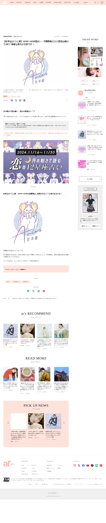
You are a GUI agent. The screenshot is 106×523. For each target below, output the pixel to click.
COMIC (41, 2)
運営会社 (30, 484)
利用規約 (69, 484)
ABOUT (36, 484)
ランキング (60, 465)
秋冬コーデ (85, 81)
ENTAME (48, 2)
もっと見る (90, 179)
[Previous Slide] (8, 422)
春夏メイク (96, 84)
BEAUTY (19, 2)
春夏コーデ (96, 81)
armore (86, 2)
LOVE (35, 2)
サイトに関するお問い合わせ (58, 484)
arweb (4, 298)
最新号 (59, 468)
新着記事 (49, 465)
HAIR (11, 2)
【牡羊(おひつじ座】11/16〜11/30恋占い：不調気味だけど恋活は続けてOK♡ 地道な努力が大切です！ (34, 298)
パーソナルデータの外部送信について (94, 484)
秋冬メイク (85, 84)
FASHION (27, 2)
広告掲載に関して (45, 484)
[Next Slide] (63, 422)
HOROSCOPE (58, 2)
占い (9, 96)
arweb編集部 (64, 36)
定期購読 (49, 471)
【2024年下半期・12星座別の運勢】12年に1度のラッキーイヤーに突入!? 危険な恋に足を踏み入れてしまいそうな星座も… (35, 134)
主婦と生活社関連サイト (53, 493)
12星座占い (13, 96)
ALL (87, 97)
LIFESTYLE (67, 2)
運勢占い (19, 96)
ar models (76, 2)
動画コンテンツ (51, 468)
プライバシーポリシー (78, 484)
